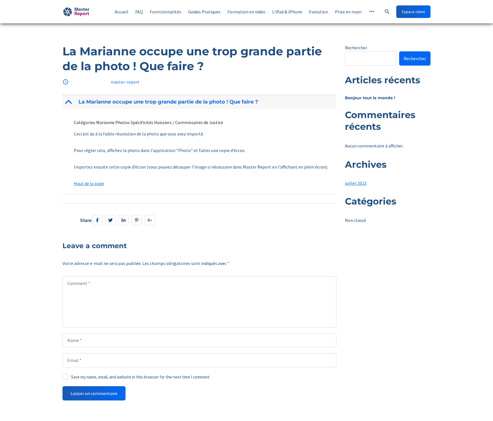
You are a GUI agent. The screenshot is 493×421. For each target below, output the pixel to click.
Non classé (355, 220)
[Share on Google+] (150, 220)
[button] (200, 102)
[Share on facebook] (97, 220)
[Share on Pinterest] (137, 220)
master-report (125, 82)
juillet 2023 (356, 183)
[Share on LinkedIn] (123, 220)
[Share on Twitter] (110, 220)
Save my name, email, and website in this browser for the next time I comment (140, 377)
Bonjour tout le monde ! (370, 97)
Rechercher (356, 47)
